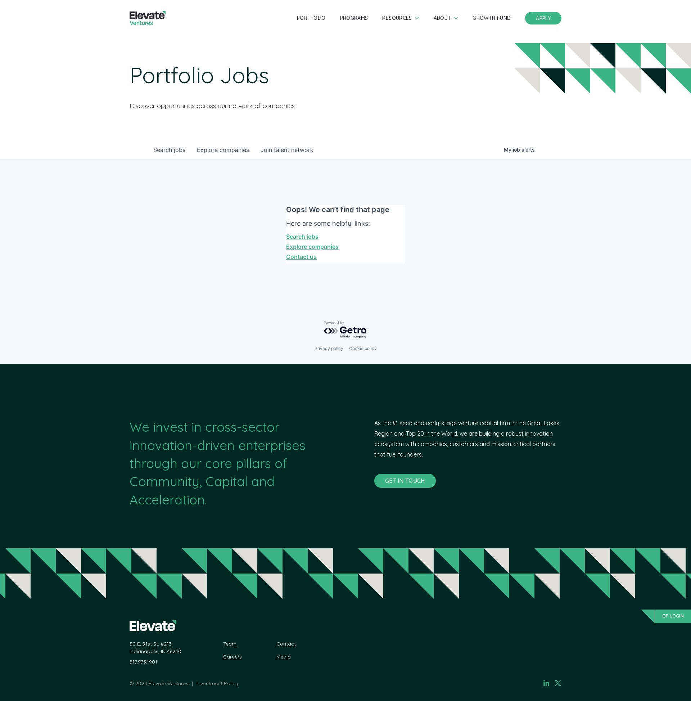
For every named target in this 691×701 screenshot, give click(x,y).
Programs (354, 18)
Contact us (301, 256)
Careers (232, 656)
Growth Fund (492, 18)
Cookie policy (363, 348)
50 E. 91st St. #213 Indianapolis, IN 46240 (155, 648)
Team (229, 644)
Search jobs (302, 236)
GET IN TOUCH (405, 480)
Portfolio (311, 18)
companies (223, 149)
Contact (286, 644)
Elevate (148, 18)
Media (283, 656)
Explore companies (312, 246)
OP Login (673, 616)
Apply (543, 18)
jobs (169, 149)
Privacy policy (329, 348)
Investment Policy (217, 683)
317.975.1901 (143, 662)
